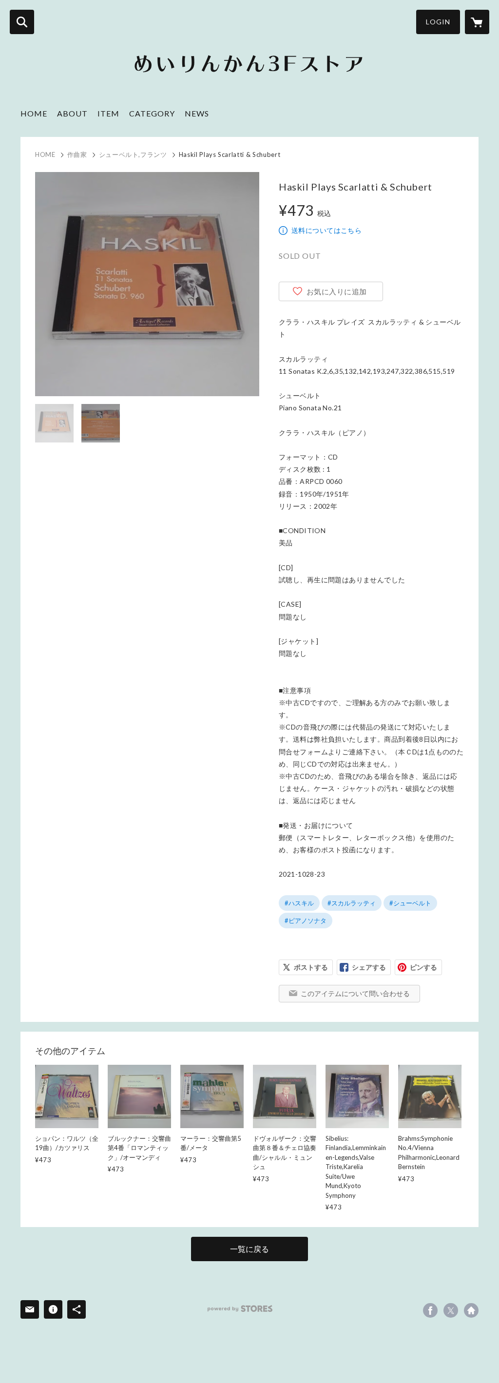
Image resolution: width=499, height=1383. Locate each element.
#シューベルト (410, 903)
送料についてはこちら (326, 230)
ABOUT (72, 113)
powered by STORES (240, 1308)
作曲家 (77, 154)
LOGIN (438, 22)
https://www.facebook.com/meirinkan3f (430, 1310)
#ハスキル (299, 903)
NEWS (197, 113)
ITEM (108, 113)
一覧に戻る (249, 1248)
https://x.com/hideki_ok (450, 1310)
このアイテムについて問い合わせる (355, 993)
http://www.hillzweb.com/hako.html (471, 1310)
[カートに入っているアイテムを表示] (477, 22)
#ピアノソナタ (305, 920)
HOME (33, 113)
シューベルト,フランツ (133, 154)
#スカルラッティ (351, 903)
